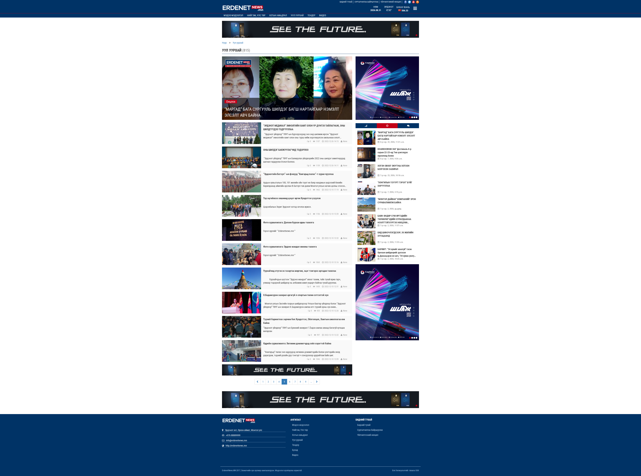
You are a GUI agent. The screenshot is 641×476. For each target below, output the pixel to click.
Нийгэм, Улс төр (256, 15)
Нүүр (224, 42)
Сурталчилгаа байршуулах (366, 2)
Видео (322, 15)
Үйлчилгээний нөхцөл (391, 2)
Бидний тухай (346, 2)
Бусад (295, 450)
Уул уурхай (297, 15)
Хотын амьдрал (278, 15)
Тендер (311, 15)
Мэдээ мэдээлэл (233, 15)
